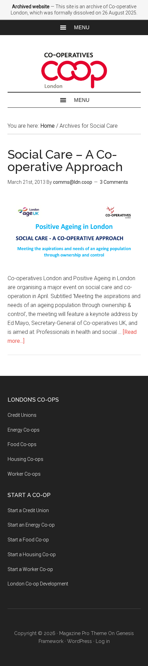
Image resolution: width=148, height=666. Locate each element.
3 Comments (114, 182)
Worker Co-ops (24, 474)
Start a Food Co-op (28, 539)
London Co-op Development (38, 583)
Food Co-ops (22, 444)
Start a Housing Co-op (32, 554)
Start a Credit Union (28, 510)
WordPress (79, 641)
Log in (103, 641)
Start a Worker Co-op (30, 569)
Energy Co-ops (24, 430)
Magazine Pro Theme (83, 633)
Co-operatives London (74, 70)
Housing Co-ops (25, 459)
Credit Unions (22, 415)
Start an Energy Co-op (31, 525)
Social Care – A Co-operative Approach (65, 160)
